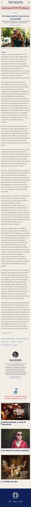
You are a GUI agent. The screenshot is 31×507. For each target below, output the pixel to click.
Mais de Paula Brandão (15, 377)
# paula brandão (6, 345)
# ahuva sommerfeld (22, 338)
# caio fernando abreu (7, 338)
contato (20, 501)
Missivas (15, 12)
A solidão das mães (9, 482)
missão (15, 501)
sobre (10, 501)
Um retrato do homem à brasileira (15, 450)
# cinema (15, 345)
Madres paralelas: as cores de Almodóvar (14, 423)
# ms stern (13, 341)
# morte (20, 341)
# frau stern (5, 341)
